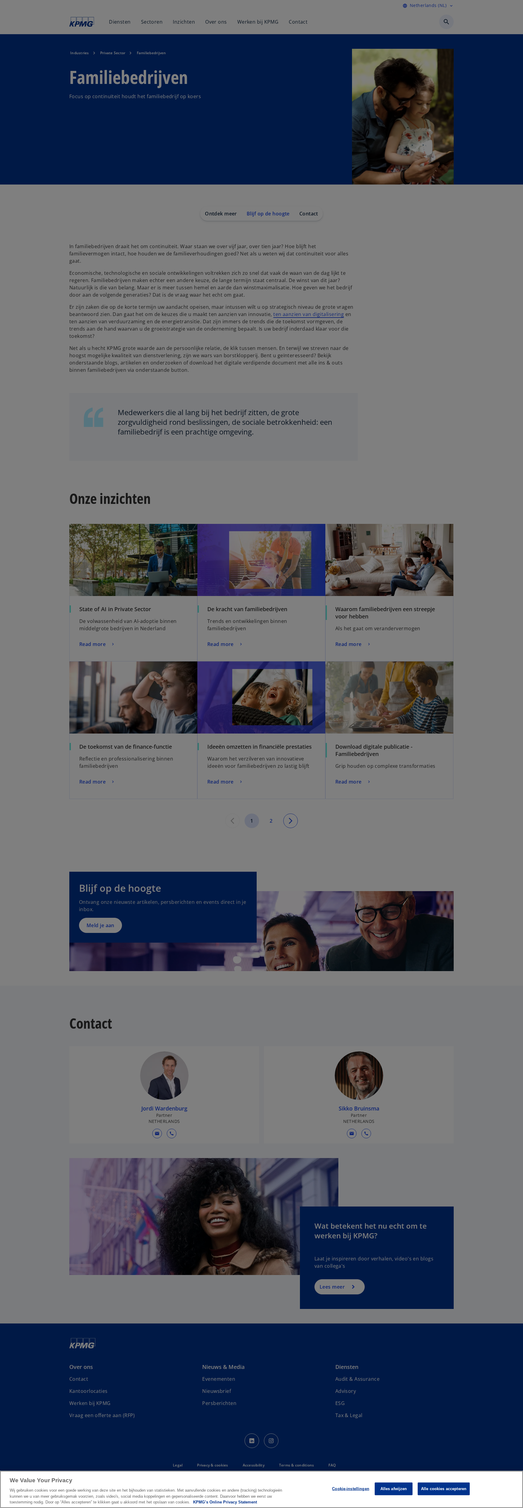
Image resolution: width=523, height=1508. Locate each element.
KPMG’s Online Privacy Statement (225, 1502)
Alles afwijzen (393, 1488)
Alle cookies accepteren (443, 1488)
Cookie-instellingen (350, 1488)
